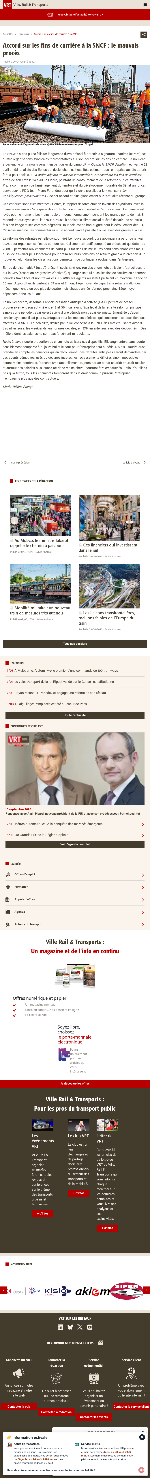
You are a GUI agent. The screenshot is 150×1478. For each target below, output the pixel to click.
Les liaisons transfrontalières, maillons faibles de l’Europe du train (107, 618)
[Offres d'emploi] (143, 874)
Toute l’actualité (75, 715)
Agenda (19, 912)
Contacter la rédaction (56, 1412)
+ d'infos (42, 1213)
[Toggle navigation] (145, 5)
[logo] (23, 1291)
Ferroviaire (23, 34)
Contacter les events (94, 1417)
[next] (146, 1290)
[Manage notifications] (141, 1470)
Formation (21, 887)
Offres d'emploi (24, 874)
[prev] (3, 1290)
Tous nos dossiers (75, 644)
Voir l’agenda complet (75, 844)
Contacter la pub (19, 1406)
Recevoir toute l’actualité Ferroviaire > (80, 15)
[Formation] (143, 887)
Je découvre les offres (75, 1083)
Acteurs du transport (28, 924)
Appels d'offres (24, 899)
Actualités (8, 34)
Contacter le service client (131, 1406)
